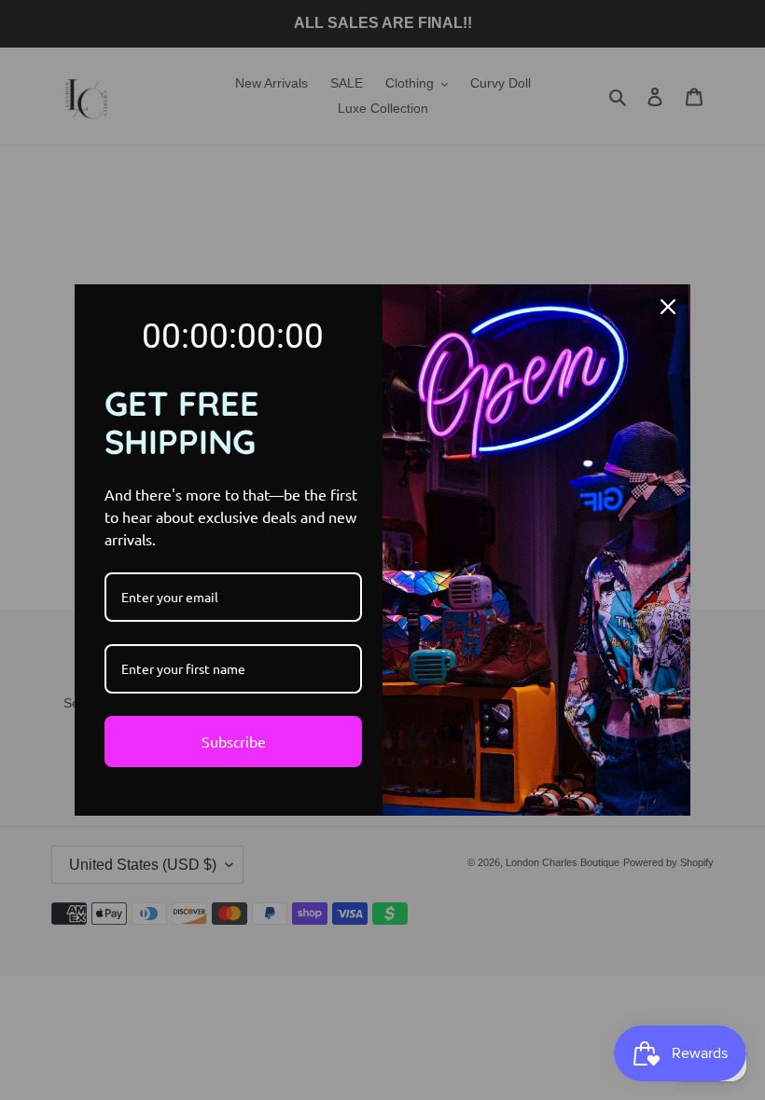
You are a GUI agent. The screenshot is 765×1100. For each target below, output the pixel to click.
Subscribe (234, 741)
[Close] (668, 306)
